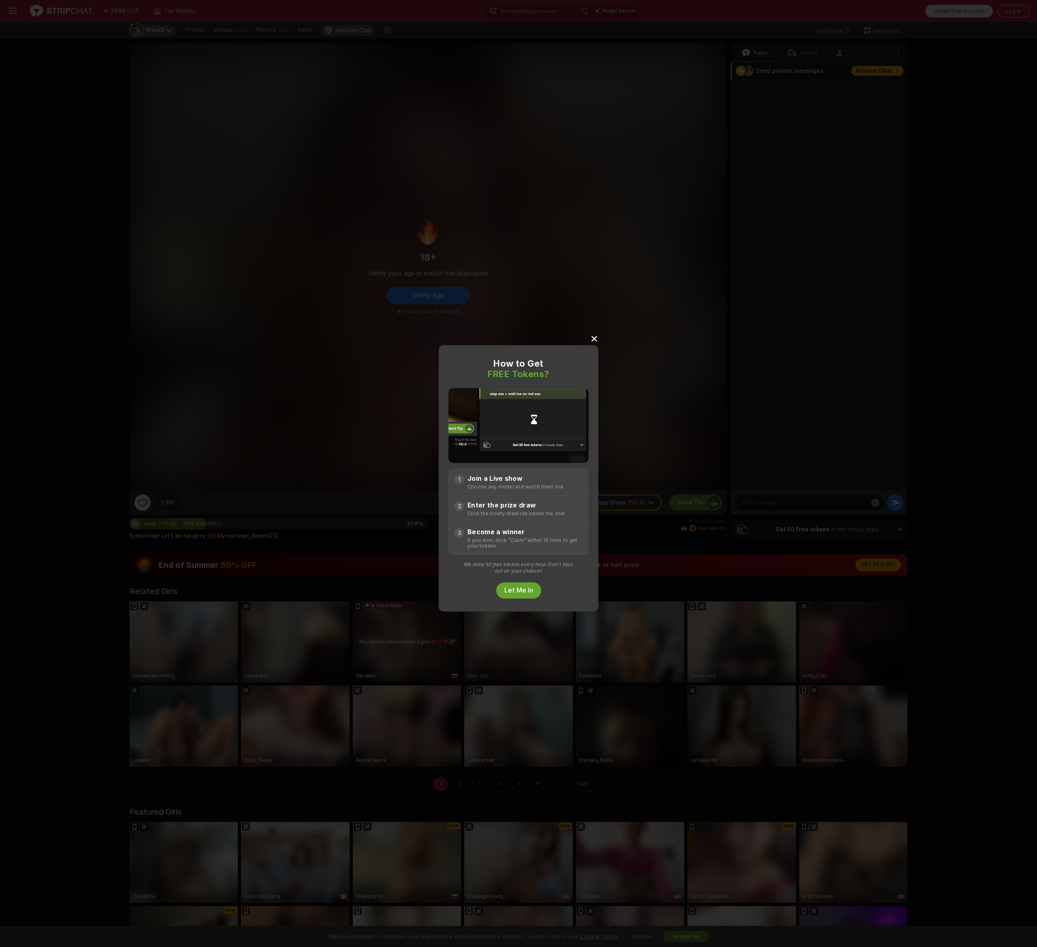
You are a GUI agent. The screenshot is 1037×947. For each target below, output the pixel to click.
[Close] (594, 338)
